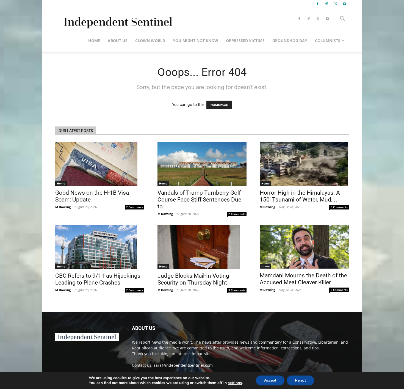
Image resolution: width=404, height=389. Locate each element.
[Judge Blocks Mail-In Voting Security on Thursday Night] (202, 247)
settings (235, 382)
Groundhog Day (289, 40)
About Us (118, 40)
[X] (335, 4)
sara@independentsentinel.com (183, 365)
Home (94, 40)
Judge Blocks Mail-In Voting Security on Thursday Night (193, 279)
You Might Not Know (195, 40)
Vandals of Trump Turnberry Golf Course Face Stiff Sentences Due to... (199, 199)
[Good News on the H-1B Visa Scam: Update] (99, 164)
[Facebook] (317, 4)
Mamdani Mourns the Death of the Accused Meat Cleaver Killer (303, 279)
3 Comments (236, 290)
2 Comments (134, 207)
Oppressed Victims (245, 40)
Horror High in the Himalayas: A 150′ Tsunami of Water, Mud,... (300, 196)
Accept (270, 380)
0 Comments (339, 207)
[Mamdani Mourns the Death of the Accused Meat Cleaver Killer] (304, 247)
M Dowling (63, 207)
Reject (300, 380)
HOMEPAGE (219, 105)
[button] (342, 19)
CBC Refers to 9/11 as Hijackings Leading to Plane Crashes (97, 279)
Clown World (150, 40)
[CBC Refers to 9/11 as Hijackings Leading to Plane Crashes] (99, 247)
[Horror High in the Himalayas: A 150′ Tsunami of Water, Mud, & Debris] (304, 164)
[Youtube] (345, 4)
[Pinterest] (326, 4)
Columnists (327, 40)
